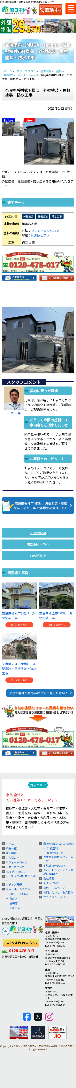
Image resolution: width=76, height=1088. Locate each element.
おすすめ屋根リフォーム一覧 (58, 859)
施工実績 (11, 853)
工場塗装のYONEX (54, 866)
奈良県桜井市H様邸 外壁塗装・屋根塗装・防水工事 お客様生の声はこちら (41, 505)
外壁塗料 (52, 848)
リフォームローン (16, 862)
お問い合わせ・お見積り (58, 892)
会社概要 (48, 878)
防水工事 (57, 216)
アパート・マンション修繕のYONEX (58, 872)
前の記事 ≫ (38, 555)
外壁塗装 (28, 216)
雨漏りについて (15, 867)
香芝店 (13, 898)
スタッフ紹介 (51, 883)
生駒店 (13, 903)
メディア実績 (14, 884)
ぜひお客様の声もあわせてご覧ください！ (38, 693)
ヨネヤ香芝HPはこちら (21, 943)
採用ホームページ (54, 888)
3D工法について (16, 872)
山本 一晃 (14, 413)
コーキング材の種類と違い (21, 878)
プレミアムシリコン (45, 230)
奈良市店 (14, 908)
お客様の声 (12, 858)
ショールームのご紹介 (19, 889)
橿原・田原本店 (18, 894)
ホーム (10, 844)
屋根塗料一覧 (55, 853)
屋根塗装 (43, 216)
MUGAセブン (40, 235)
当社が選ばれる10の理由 (58, 844)
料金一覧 (11, 848)
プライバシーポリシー (57, 897)
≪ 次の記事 (38, 533)
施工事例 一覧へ (38, 544)
